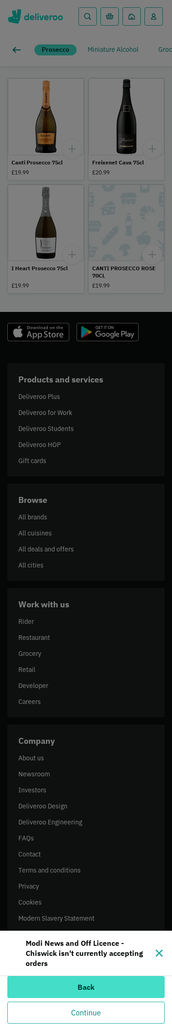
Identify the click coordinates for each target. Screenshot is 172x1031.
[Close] (159, 953)
